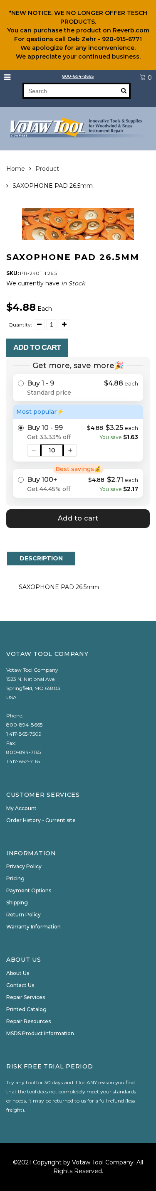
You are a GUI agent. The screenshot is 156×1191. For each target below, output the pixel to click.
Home (15, 168)
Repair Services (25, 997)
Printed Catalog (26, 1009)
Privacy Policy (24, 866)
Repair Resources (28, 1021)
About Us (17, 973)
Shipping (17, 902)
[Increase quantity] (70, 450)
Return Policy (23, 914)
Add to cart (37, 347)
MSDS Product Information (40, 1033)
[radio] (78, 387)
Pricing (15, 878)
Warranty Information (33, 926)
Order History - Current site (41, 820)
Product (47, 168)
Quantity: (20, 325)
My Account (21, 808)
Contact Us (20, 985)
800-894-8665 (78, 76)
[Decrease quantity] (33, 450)
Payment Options (28, 890)
